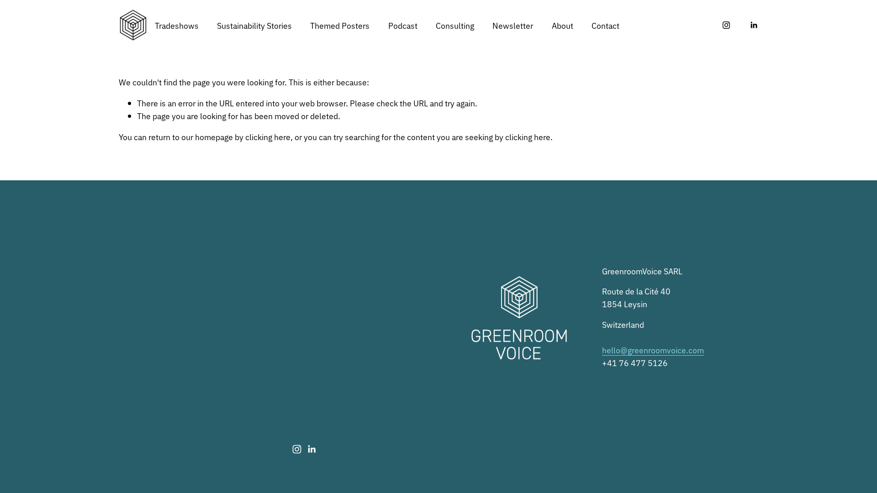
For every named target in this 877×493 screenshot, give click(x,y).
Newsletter (512, 25)
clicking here (268, 136)
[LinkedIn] (753, 25)
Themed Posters (340, 25)
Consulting (455, 25)
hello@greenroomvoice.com (653, 349)
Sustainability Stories (254, 25)
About (562, 25)
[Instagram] (726, 25)
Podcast (402, 25)
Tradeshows (177, 25)
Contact (605, 25)
